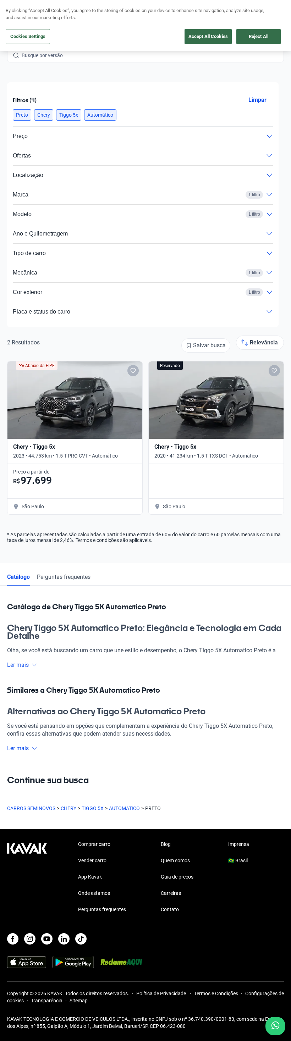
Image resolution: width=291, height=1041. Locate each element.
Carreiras (171, 893)
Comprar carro (94, 844)
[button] (22, 115)
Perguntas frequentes (63, 577)
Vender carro (92, 860)
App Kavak (90, 877)
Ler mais (18, 664)
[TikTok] (81, 939)
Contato (170, 909)
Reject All (258, 36)
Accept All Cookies (208, 36)
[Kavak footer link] (27, 877)
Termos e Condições (216, 993)
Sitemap (79, 1000)
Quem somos (175, 860)
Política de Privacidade (161, 993)
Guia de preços (177, 877)
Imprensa (238, 844)
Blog (166, 844)
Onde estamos (94, 893)
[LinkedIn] (64, 939)
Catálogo (18, 577)
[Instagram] (29, 939)
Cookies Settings (27, 36)
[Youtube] (47, 939)
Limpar (257, 99)
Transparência (46, 1000)
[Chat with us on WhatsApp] (275, 1026)
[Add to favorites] (133, 370)
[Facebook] (12, 939)
